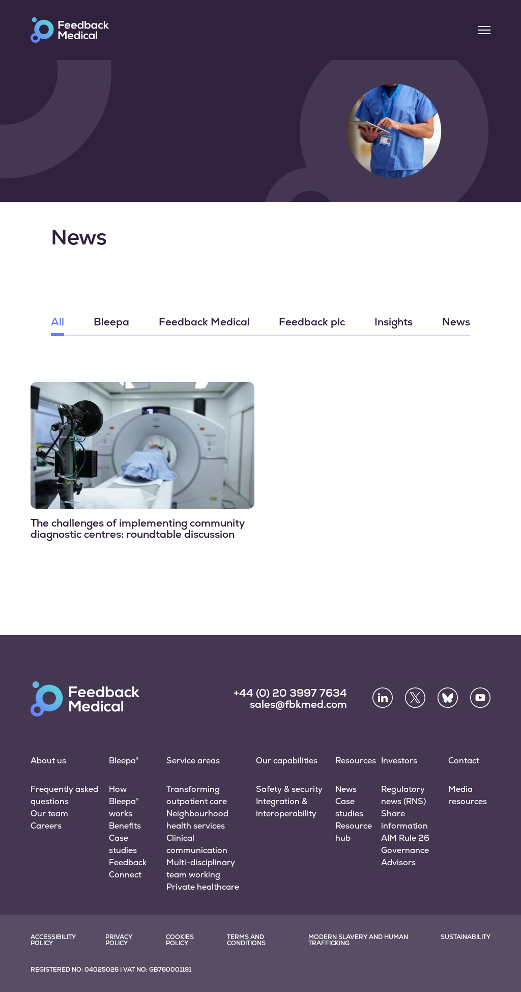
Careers (46, 825)
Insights (393, 322)
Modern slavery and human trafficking (358, 940)
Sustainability (465, 937)
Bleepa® (124, 760)
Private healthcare (202, 886)
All (57, 322)
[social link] (382, 697)
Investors (399, 760)
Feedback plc (312, 322)
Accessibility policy (53, 940)
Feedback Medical (204, 322)
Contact (463, 760)
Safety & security (289, 789)
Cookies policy (180, 940)
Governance (405, 850)
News (456, 322)
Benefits (125, 825)
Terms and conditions (246, 940)
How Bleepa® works (124, 801)
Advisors (398, 862)
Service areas (193, 760)
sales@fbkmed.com (298, 704)
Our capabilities (286, 760)
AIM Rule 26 (405, 838)
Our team (49, 813)
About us (48, 760)
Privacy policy (118, 940)
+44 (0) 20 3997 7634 (290, 693)
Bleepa (111, 322)
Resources (355, 760)
